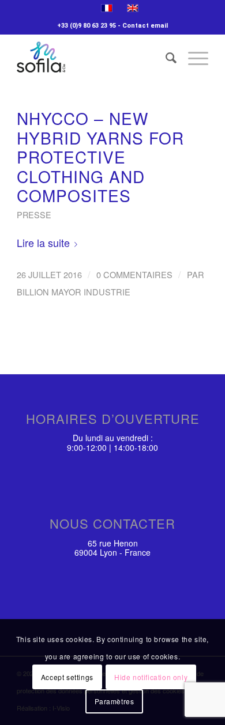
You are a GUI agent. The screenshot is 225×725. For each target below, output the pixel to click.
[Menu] (192, 57)
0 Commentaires (134, 274)
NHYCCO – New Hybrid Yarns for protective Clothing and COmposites (100, 157)
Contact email (145, 25)
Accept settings (67, 677)
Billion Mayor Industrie (73, 292)
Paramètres (114, 701)
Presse (34, 214)
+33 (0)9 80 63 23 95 (86, 25)
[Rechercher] (165, 57)
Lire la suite (43, 242)
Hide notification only (150, 677)
